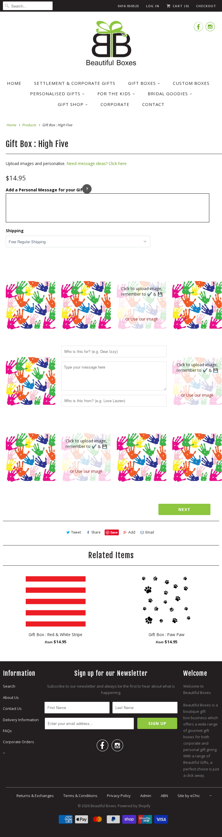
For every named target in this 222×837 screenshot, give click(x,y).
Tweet (76, 532)
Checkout (206, 6)
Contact (153, 104)
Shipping (15, 230)
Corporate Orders (18, 741)
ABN (164, 795)
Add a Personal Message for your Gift (45, 190)
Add (131, 532)
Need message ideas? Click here (96, 163)
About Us (11, 697)
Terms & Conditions (80, 795)
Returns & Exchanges (35, 795)
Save (114, 532)
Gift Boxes (142, 83)
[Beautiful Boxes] (111, 44)
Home (14, 83)
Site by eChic (188, 795)
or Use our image (141, 319)
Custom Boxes (191, 83)
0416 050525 (128, 6)
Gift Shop (71, 104)
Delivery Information (21, 719)
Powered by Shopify (134, 805)
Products (29, 124)
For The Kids (114, 93)
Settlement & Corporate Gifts (74, 83)
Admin (145, 795)
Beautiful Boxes (103, 805)
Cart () (180, 6)
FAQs (7, 730)
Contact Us (12, 708)
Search (9, 686)
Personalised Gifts (55, 93)
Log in (152, 6)
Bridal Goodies (168, 93)
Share (96, 532)
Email (149, 532)
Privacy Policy (119, 795)
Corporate (115, 104)
